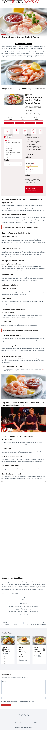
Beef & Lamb (16, 722)
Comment (4, 681)
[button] (20, 140)
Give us (27, 190)
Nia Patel (6, 653)
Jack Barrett (30, 94)
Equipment (16, 132)
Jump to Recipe (20, 43)
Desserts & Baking (34, 722)
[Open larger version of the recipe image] (14, 99)
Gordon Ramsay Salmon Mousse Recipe (36, 623)
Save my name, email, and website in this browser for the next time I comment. (18, 701)
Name (3, 698)
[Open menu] (44, 3)
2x (6, 136)
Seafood (4, 34)
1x (4, 136)
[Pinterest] (22, 715)
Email (19, 698)
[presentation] (8, 640)
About (10, 722)
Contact (26, 722)
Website (34, 698)
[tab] (4, 656)
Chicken (22, 722)
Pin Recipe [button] (36, 113)
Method (25, 132)
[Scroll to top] (44, 728)
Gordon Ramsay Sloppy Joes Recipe (9, 623)
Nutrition (33, 132)
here (43, 369)
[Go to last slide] (3, 649)
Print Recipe (28, 43)
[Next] (44, 649)
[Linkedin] (25, 715)
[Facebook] (19, 715)
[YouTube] (28, 715)
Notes (41, 132)
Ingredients (7, 132)
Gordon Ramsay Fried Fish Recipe (7, 649)
